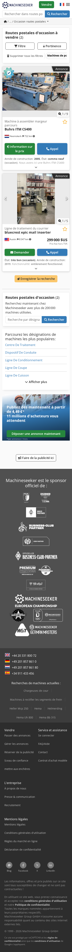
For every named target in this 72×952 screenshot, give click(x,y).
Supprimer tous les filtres (26, 56)
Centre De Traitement (20, 345)
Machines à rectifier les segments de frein (36, 699)
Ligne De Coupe (16, 368)
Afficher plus (37, 382)
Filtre (21, 46)
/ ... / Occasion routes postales (27, 21)
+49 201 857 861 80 (25, 667)
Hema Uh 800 (24, 717)
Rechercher (58, 14)
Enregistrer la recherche (37, 279)
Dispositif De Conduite (20, 352)
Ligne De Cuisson (17, 375)
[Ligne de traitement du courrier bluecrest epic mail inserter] (36, 198)
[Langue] (62, 4)
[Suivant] (66, 91)
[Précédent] (5, 91)
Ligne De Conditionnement (23, 360)
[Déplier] (36, 167)
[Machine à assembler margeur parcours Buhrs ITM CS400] (36, 91)
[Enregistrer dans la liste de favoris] (64, 121)
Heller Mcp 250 (19, 708)
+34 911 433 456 (23, 673)
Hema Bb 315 (47, 717)
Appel (54, 149)
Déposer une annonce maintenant (36, 434)
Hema (38, 708)
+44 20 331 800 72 (24, 656)
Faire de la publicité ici (37, 458)
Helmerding (55, 708)
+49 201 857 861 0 (24, 662)
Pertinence (53, 46)
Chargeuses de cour (36, 690)
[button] (68, 4)
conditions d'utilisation (47, 941)
